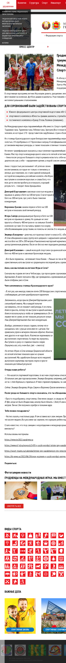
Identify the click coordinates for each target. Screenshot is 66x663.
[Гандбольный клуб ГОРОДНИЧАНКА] (55, 650)
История (5, 43)
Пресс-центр (26, 47)
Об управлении (8, 4)
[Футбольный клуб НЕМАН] (37, 650)
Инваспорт (56, 2)
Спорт (45, 2)
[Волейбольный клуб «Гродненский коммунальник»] (6, 650)
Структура (34, 2)
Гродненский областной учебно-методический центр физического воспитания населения (14, 22)
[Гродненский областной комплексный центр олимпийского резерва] (20, 650)
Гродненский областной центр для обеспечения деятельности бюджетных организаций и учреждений (14, 34)
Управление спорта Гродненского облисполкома (15, 12)
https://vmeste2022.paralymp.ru (19, 439)
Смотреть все (14, 506)
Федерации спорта (54, 35)
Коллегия (22, 2)
